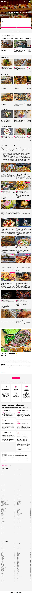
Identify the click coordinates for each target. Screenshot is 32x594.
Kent (1, 520)
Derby (2, 578)
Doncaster (18, 555)
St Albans (2, 551)
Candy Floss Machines (20, 495)
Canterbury (18, 543)
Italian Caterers (19, 472)
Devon (17, 516)
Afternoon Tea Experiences (20, 469)
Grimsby (18, 569)
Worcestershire (3, 525)
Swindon (2, 557)
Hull (17, 572)
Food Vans (2, 505)
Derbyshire (2, 526)
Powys (17, 508)
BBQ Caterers (2, 501)
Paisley (18, 580)
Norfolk (18, 515)
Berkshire (2, 513)
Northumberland (19, 523)
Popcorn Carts (18, 498)
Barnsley (18, 554)
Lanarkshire (18, 527)
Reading (2, 547)
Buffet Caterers (3, 494)
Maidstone (2, 568)
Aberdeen (18, 581)
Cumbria (18, 519)
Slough (2, 552)
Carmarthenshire (19, 520)
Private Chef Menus (3, 503)
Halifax (18, 558)
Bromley (2, 562)
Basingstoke (2, 558)
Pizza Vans (18, 470)
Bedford (2, 548)
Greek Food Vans (19, 492)
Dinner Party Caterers (4, 497)
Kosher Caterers (3, 493)
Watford (2, 550)
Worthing (2, 571)
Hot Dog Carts (18, 494)
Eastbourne (2, 576)
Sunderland (18, 575)
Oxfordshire (2, 509)
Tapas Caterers (3, 496)
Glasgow (18, 579)
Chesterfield (18, 546)
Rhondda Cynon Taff (19, 513)
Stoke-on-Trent (19, 548)
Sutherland (18, 531)
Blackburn (18, 565)
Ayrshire (18, 530)
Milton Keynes (3, 545)
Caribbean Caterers (3, 502)
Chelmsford (2, 565)
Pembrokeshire (19, 524)
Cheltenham (2, 580)
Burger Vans (18, 471)
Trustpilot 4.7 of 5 (19, 592)
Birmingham (2, 575)
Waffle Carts (18, 502)
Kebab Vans (18, 500)
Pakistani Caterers (19, 501)
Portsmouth (2, 569)
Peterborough (18, 545)
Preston (18, 566)
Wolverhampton (3, 581)
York (17, 567)
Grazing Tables (3, 498)
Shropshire (2, 530)
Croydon (2, 560)
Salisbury (18, 550)
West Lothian (18, 529)
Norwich (18, 571)
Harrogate (18, 562)
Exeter (17, 573)
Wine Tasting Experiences (4, 500)
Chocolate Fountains (19, 496)
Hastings (2, 579)
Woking (2, 559)
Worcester (18, 544)
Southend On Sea (3, 567)
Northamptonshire (3, 511)
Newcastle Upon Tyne (19, 576)
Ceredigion (18, 522)
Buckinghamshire (3, 508)
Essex (1, 516)
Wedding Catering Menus (4, 471)
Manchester (18, 553)
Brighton (2, 573)
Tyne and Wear (19, 521)
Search (26, 1)
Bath (17, 552)
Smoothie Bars (19, 503)
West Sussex (2, 518)
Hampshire (2, 517)
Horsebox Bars (3, 492)
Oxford (2, 546)
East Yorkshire (18, 514)
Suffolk (2, 519)
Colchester (2, 572)
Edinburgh (18, 578)
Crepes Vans (18, 493)
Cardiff (18, 511)
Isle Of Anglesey (19, 518)
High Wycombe (3, 544)
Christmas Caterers (3, 469)
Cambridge (2, 564)
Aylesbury (2, 543)
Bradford (18, 561)
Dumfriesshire (18, 526)
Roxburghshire (19, 525)
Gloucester (18, 547)
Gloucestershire (3, 528)
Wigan (17, 559)
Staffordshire (2, 527)
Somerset (18, 510)
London (2, 515)
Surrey (2, 512)
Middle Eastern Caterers (20, 499)
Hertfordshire (3, 514)
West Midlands (3, 523)
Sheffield (18, 549)
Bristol (2, 531)
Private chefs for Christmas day (5, 504)
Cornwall (18, 528)
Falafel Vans (18, 497)
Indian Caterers (3, 499)
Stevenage (2, 556)
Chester (18, 557)
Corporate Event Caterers (4, 470)
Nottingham (2, 524)
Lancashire (18, 509)
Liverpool (18, 563)
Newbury (2, 554)
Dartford (2, 563)
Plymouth (18, 577)
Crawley (2, 566)
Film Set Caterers (3, 473)
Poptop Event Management (4, 465)
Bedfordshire (2, 510)
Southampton (3, 570)
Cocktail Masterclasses (20, 473)
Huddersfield (18, 556)
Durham (18, 574)
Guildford (2, 561)
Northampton (3, 549)
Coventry (2, 574)
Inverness (18, 582)
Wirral (17, 564)
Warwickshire (2, 521)
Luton (1, 553)
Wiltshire (2, 529)
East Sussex (2, 522)
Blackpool (18, 570)
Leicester (2, 577)
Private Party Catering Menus (5, 472)
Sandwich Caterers (3, 495)
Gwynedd (18, 517)
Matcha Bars (18, 504)
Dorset (17, 512)
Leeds (17, 560)
